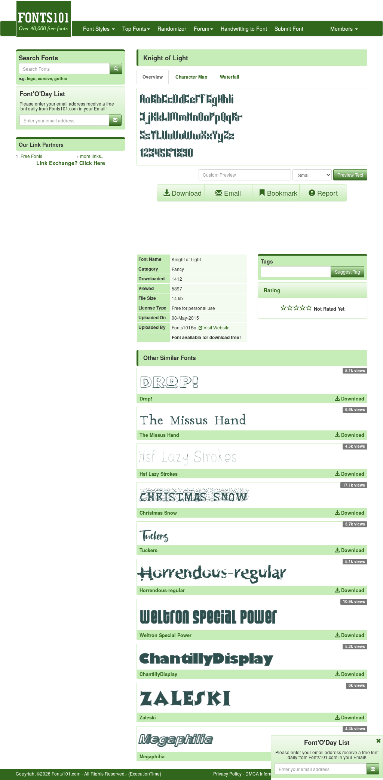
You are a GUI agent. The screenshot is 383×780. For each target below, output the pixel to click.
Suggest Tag (347, 271)
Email (231, 193)
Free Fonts (31, 156)
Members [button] (342, 28)
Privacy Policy (227, 773)
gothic (60, 78)
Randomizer (171, 28)
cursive (45, 78)
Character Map (191, 77)
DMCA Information (264, 773)
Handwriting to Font (244, 28)
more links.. (91, 156)
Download (186, 193)
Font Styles (97, 28)
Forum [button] (201, 28)
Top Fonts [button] (134, 28)
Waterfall (229, 77)
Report (326, 193)
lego (31, 78)
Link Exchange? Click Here (70, 163)
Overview (153, 77)
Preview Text (350, 174)
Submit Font (289, 28)
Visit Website (216, 327)
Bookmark (281, 193)
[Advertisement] (252, 224)
